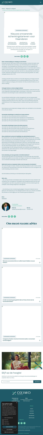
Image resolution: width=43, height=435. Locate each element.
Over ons (32, 411)
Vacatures (31, 413)
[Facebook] (19, 423)
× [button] (16, 402)
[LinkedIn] (21, 423)
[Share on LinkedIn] (24, 56)
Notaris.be (4, 198)
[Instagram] (24, 423)
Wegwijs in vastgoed (11, 8)
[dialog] (9, 418)
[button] (40, 2)
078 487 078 (30, 209)
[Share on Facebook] (22, 56)
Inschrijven (37, 381)
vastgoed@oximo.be (15, 400)
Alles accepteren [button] (9, 426)
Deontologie (31, 417)
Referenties (31, 415)
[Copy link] (27, 56)
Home (3, 8)
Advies (31, 408)
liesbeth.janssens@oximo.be (18, 209)
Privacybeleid (26, 433)
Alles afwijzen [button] (9, 429)
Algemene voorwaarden (18, 433)
